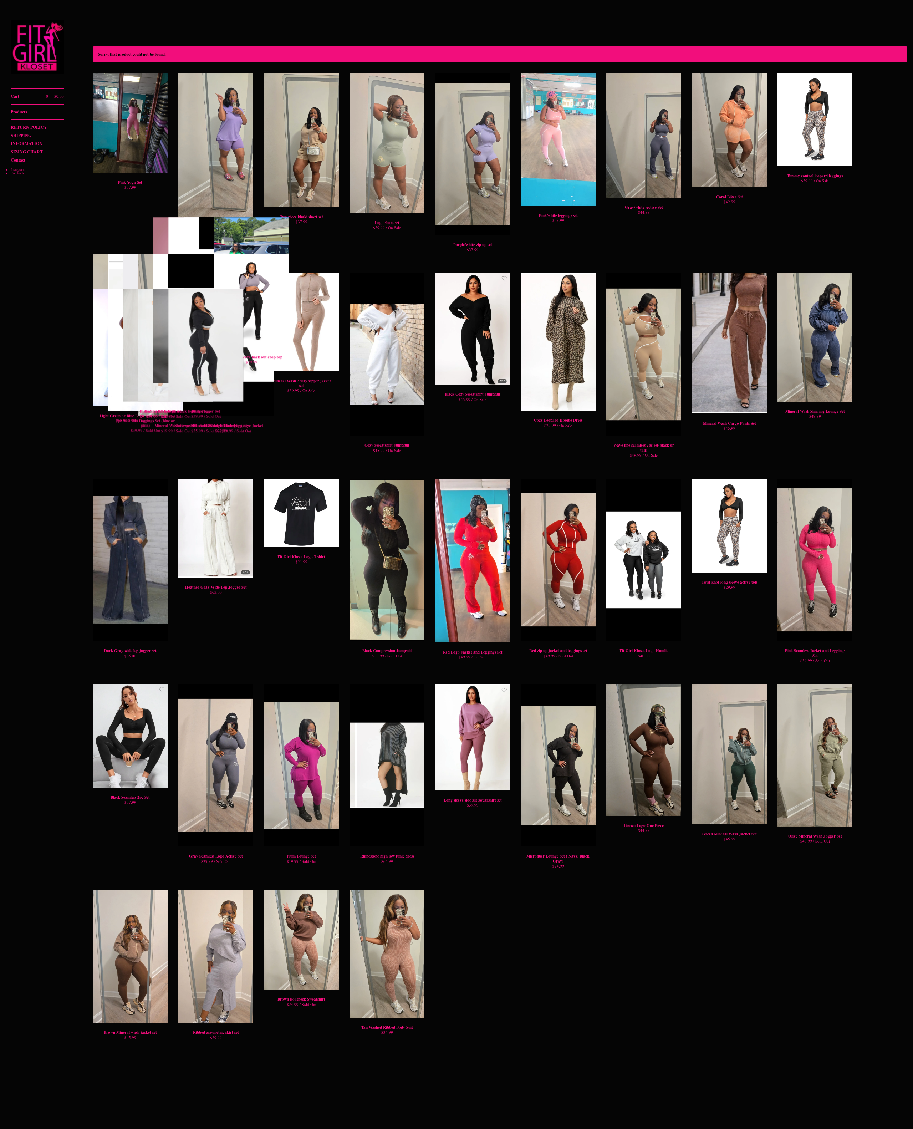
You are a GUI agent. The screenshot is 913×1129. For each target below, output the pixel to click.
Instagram (18, 169)
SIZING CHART (27, 152)
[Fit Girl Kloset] (37, 48)
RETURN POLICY (29, 127)
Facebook (17, 173)
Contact (18, 160)
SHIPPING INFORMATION (26, 139)
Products (19, 112)
